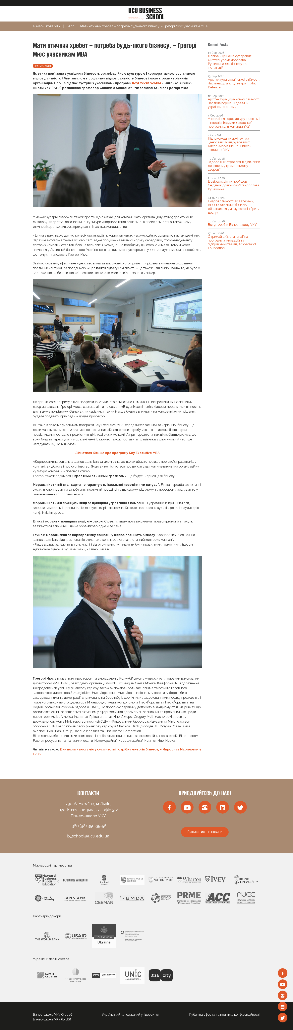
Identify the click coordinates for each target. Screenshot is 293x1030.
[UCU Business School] (146, 13)
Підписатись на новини (204, 832)
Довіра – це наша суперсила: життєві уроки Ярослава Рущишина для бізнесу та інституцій (230, 61)
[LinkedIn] (282, 1006)
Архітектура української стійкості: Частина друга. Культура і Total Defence (234, 83)
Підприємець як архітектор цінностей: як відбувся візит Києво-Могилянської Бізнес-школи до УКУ (229, 144)
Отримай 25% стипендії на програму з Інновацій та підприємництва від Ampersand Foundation (232, 242)
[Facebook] (282, 973)
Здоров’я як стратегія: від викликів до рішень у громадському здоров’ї (234, 165)
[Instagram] (282, 995)
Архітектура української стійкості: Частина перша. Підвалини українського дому (234, 103)
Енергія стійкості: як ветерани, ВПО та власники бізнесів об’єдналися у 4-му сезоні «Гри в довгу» (233, 207)
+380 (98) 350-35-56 (88, 826)
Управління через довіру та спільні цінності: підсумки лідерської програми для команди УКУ (234, 122)
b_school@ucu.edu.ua (88, 836)
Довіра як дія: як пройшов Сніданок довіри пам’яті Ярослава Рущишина (234, 185)
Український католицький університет (131, 1014)
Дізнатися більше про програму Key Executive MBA (117, 453)
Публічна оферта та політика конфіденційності (224, 1014)
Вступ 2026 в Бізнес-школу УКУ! (232, 225)
